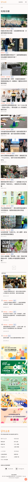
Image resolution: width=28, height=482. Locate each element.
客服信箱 (16, 454)
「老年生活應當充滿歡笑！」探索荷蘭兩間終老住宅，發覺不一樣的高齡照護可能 (14, 303)
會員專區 (21, 2)
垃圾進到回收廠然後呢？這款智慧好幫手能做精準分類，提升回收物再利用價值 (14, 132)
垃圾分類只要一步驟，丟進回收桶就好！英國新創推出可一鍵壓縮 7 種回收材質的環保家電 (14, 81)
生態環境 (3, 77)
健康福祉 (5, 300)
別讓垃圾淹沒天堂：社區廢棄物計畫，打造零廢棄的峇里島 (14, 32)
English (3, 447)
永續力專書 (16, 447)
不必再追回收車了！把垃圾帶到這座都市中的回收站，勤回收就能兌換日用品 (14, 209)
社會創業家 (8, 153)
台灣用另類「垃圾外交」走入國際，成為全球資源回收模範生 (14, 233)
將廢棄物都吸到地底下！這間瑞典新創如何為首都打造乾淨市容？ (14, 56)
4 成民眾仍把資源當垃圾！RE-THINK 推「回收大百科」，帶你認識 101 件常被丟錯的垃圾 (14, 107)
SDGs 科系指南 (4, 459)
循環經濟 (3, 28)
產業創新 (3, 153)
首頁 (2, 7)
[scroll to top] (25, 479)
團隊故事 (3, 441)
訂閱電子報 (16, 457)
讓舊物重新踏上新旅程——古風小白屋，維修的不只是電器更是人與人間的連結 (14, 327)
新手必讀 (16, 441)
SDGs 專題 (16, 444)
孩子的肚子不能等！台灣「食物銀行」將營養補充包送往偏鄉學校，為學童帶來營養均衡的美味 (14, 315)
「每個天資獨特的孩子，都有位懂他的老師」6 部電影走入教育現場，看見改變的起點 (14, 292)
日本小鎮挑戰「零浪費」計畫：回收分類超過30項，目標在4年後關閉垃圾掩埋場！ (14, 258)
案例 (12, 28)
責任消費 (5, 336)
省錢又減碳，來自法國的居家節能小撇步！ (14, 338)
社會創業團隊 (4, 454)
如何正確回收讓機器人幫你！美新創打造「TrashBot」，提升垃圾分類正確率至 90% (14, 158)
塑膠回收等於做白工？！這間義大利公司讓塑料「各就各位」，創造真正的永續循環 (14, 184)
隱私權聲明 (14, 474)
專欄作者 (3, 444)
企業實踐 (8, 28)
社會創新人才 (4, 457)
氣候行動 (8, 77)
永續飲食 (11, 311)
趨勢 (12, 129)
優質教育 (5, 289)
